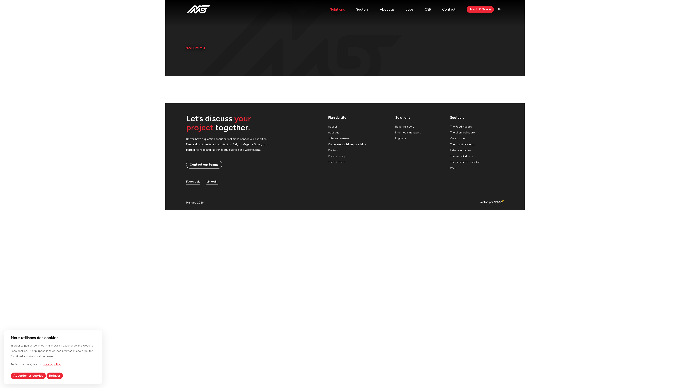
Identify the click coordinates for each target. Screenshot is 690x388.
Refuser (54, 375)
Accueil (332, 126)
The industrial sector (462, 144)
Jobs (410, 9)
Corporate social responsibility (347, 144)
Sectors (362, 9)
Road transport (404, 126)
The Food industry (461, 126)
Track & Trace (480, 9)
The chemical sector (463, 132)
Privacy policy (336, 156)
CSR (428, 9)
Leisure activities (460, 150)
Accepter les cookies (28, 375)
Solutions (337, 9)
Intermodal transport (408, 132)
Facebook (193, 181)
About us (387, 9)
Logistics (401, 138)
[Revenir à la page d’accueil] (198, 9)
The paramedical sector (465, 162)
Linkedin (212, 181)
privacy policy (52, 364)
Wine (453, 168)
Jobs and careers (339, 138)
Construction (458, 138)
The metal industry (461, 156)
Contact (449, 9)
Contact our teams (204, 164)
